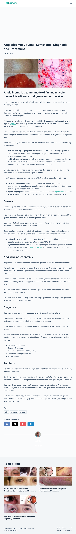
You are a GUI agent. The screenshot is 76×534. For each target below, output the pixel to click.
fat (6, 412)
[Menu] (71, 3)
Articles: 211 (38, 446)
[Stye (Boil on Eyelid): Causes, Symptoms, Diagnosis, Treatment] (20, 504)
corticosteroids (36, 247)
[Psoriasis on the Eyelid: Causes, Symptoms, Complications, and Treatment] (20, 476)
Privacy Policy (67, 528)
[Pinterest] (23, 424)
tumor (22, 412)
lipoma (14, 412)
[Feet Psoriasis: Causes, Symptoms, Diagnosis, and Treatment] (55, 476)
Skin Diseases (8, 53)
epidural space (61, 192)
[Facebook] (7, 424)
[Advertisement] (38, 22)
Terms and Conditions (64, 531)
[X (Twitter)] (15, 424)
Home (58, 528)
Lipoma (13, 124)
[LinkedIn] (31, 424)
